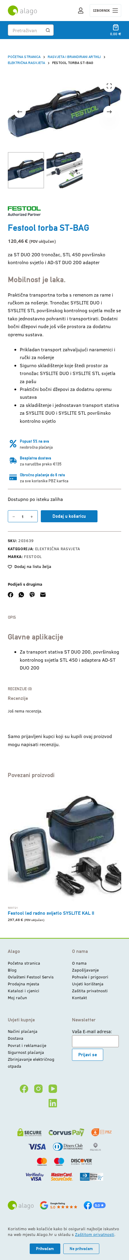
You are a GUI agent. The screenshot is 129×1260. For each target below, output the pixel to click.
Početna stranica (24, 963)
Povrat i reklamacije (27, 1045)
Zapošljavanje (85, 970)
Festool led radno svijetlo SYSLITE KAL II (51, 913)
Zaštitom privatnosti (94, 1234)
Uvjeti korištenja (88, 984)
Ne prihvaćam (81, 1248)
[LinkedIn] (53, 1103)
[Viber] (32, 594)
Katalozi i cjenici (23, 990)
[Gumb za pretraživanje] (48, 30)
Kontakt (79, 997)
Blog (12, 970)
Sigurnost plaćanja (26, 1052)
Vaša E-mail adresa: (92, 1031)
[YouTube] (53, 1089)
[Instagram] (38, 1089)
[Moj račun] (81, 11)
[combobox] (25, 30)
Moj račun (17, 997)
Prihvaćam (45, 1248)
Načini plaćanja (23, 1031)
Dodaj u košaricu (69, 516)
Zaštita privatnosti (90, 990)
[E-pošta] (43, 594)
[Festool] (24, 211)
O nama (79, 963)
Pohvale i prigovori (90, 977)
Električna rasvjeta (57, 548)
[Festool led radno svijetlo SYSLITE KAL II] (64, 845)
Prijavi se (87, 1054)
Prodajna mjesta (23, 984)
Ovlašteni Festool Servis (31, 977)
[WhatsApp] (21, 594)
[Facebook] (10, 594)
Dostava (15, 1038)
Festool (33, 556)
